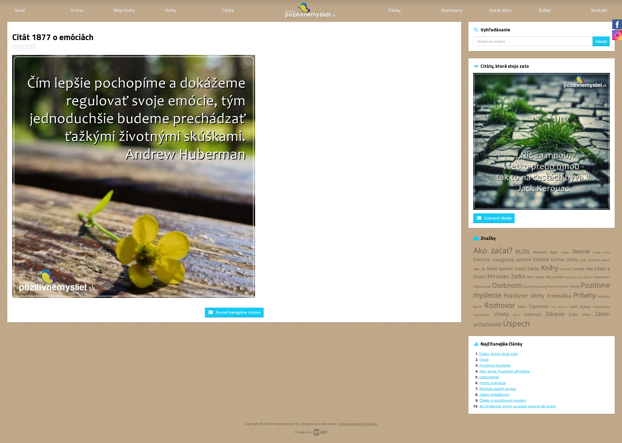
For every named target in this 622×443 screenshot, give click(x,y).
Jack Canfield (589, 260)
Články (394, 10)
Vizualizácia (601, 306)
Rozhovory (451, 10)
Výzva (516, 315)
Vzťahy (501, 314)
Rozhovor (499, 305)
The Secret (559, 307)
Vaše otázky (580, 306)
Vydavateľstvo (481, 315)
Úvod (20, 10)
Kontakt (599, 10)
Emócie (541, 259)
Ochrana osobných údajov (357, 424)
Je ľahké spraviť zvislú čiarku (510, 268)
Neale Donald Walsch (579, 277)
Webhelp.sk (320, 432)
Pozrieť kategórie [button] (234, 312)
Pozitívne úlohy (524, 295)
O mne (76, 10)
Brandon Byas (545, 252)
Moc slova (535, 276)
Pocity (575, 286)
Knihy (170, 10)
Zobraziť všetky (494, 218)
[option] (541, 141)
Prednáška (559, 295)
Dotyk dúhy (500, 10)
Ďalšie (545, 10)
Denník (581, 251)
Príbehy (584, 295)
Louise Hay (582, 268)
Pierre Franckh (558, 286)
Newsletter (602, 277)
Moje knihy (124, 10)
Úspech (516, 323)
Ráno (522, 306)
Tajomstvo (539, 306)
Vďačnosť (532, 314)
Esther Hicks (565, 259)
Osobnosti (507, 285)
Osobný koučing (534, 286)
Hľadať (601, 41)
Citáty (228, 10)
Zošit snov (580, 314)
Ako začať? (492, 250)
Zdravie (554, 314)
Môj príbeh (554, 276)
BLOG (523, 251)
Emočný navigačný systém (502, 259)
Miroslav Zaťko (506, 276)
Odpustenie (482, 286)
